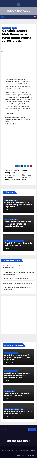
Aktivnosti (7, 391)
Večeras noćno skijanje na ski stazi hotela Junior (27, 174)
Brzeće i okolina (7, 27)
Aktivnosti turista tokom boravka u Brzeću (16, 278)
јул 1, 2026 (9, 380)
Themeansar (32, 450)
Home (18, 455)
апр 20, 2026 (9, 398)
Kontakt (23, 455)
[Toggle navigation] (17, 17)
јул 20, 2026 (9, 362)
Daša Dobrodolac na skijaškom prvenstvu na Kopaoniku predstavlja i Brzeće (12, 174)
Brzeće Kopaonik (18, 11)
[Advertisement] (18, 146)
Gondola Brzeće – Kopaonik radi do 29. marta (18, 244)
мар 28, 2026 (9, 416)
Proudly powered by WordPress (10, 450)
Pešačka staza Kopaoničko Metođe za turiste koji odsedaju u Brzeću (17, 224)
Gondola (14, 27)
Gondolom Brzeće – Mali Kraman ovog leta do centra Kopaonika (18, 204)
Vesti (16, 200)
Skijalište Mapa (30, 455)
